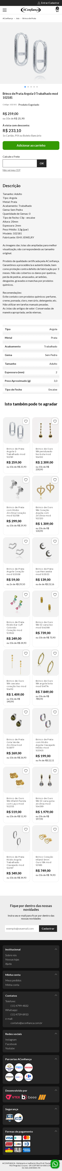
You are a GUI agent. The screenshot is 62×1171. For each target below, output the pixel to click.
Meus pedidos (13, 980)
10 (8, 118)
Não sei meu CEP (12, 170)
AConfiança (8, 18)
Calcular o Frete (20, 163)
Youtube (10, 1048)
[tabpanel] (31, 53)
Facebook (11, 1043)
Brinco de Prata (29, 18)
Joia (17, 18)
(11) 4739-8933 (19, 1014)
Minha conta (12, 984)
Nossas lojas (12, 959)
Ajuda (8, 963)
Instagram (11, 1039)
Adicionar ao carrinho (31, 145)
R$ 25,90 (19, 118)
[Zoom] (31, 53)
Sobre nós (11, 955)
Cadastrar (48, 928)
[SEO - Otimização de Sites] (42, 1097)
